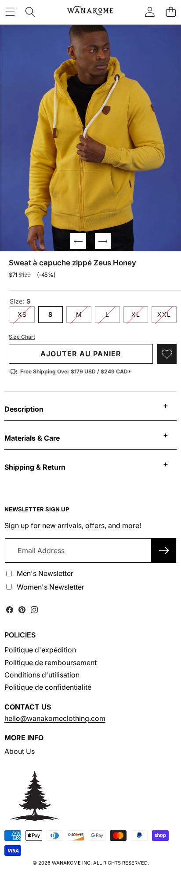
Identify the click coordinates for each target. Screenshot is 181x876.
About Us (19, 751)
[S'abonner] (164, 550)
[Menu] (10, 12)
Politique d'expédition (40, 649)
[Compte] (149, 12)
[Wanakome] (90, 12)
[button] (171, 12)
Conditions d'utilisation (42, 674)
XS (26, 316)
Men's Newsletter (45, 573)
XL (139, 316)
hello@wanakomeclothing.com (54, 718)
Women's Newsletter (50, 587)
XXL (167, 316)
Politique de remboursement (50, 662)
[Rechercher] (30, 12)
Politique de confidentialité (47, 687)
